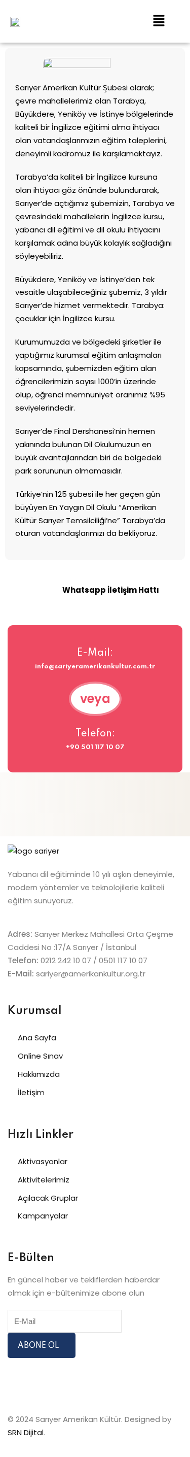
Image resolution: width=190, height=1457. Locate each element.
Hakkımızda (39, 1074)
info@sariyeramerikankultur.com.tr (95, 666)
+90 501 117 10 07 (95, 747)
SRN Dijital (26, 1432)
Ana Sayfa (37, 1037)
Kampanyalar (43, 1215)
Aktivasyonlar (42, 1161)
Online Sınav (40, 1056)
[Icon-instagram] (20, 1381)
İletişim (31, 1092)
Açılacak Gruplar (48, 1198)
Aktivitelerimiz (43, 1179)
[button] (159, 21)
